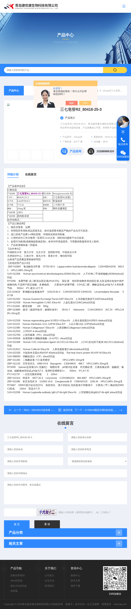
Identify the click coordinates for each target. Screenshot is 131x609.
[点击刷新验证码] (47, 512)
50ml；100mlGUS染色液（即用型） (43, 410)
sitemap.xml (120, 604)
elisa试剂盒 (16, 580)
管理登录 (106, 604)
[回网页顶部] (123, 132)
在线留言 (31, 174)
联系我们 (49, 585)
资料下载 (75, 585)
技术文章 (75, 580)
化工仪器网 (93, 604)
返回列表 (68, 410)
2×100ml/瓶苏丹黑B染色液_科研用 (103, 410)
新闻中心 (75, 575)
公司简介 (49, 575)
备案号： (70, 604)
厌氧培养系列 (17, 575)
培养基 (14, 591)
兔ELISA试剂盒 (18, 585)
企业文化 (49, 580)
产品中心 (14, 90)
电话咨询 (123, 144)
